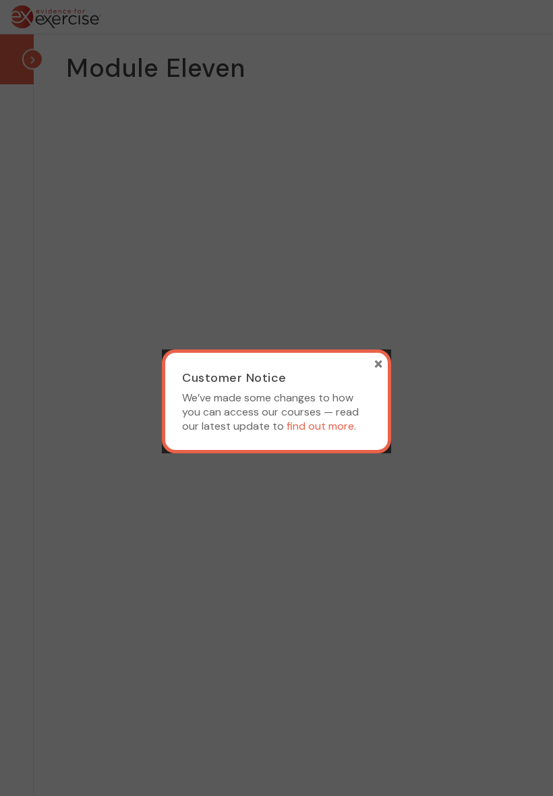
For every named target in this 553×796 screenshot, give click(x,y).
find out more (320, 426)
